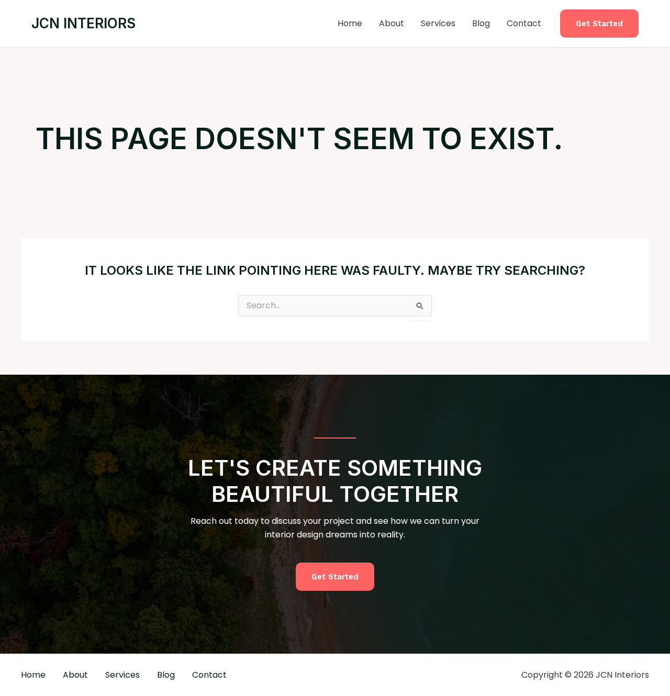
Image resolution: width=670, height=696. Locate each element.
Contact (524, 23)
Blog (481, 23)
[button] (599, 23)
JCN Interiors (83, 23)
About (391, 23)
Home (350, 23)
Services (438, 23)
